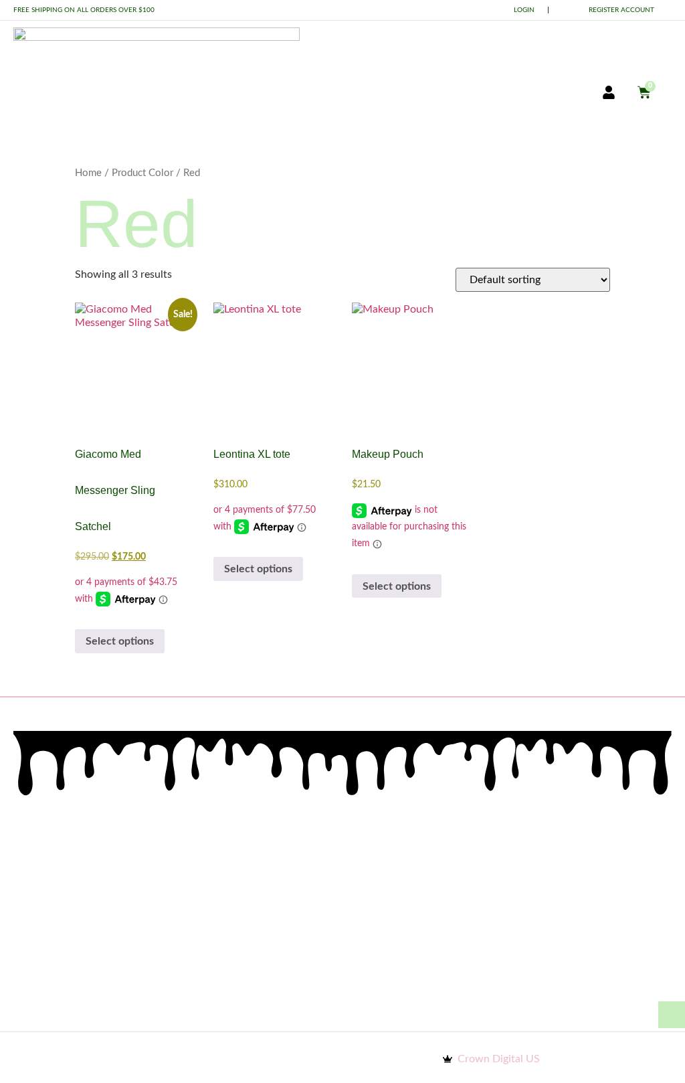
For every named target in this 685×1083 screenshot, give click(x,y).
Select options (120, 641)
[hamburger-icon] (548, 93)
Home (88, 173)
